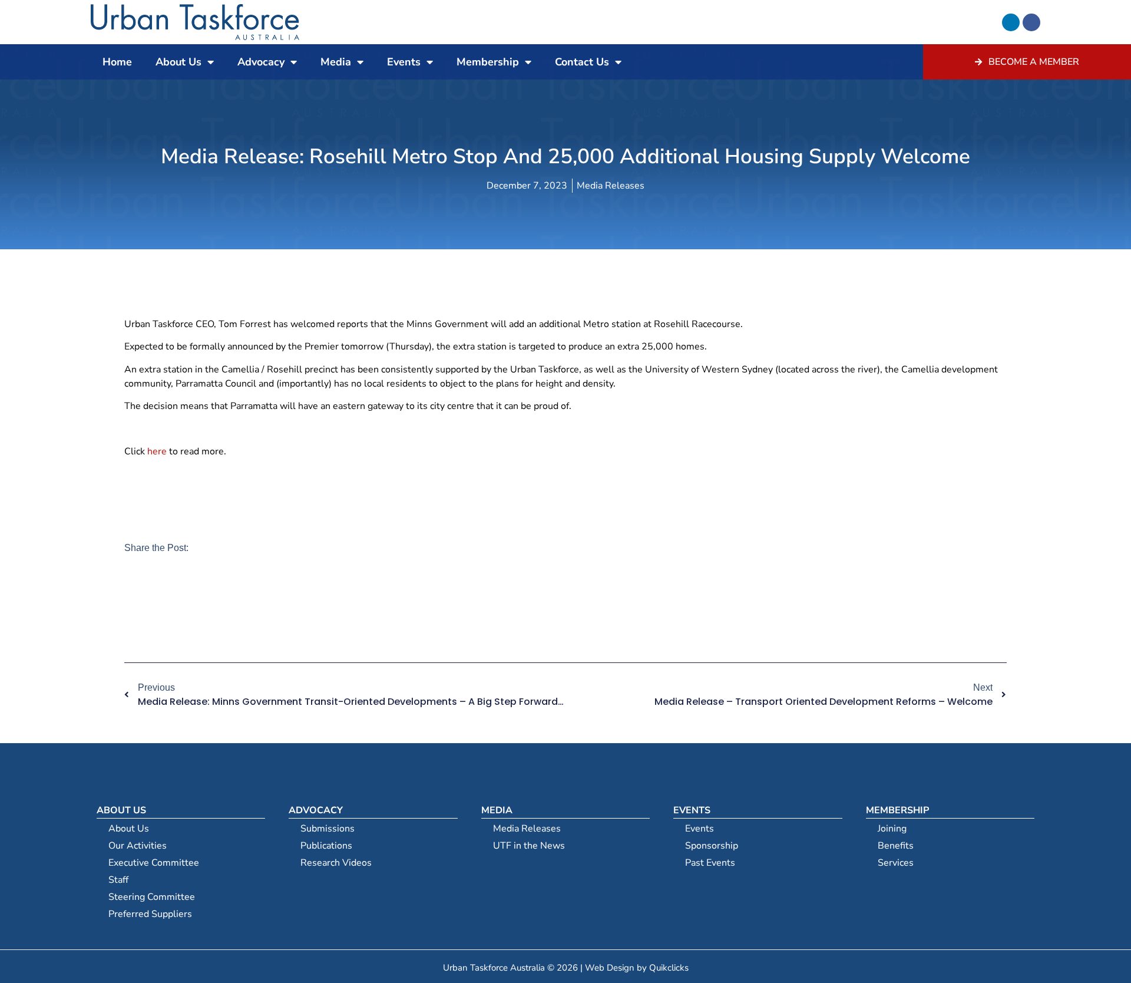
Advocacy (261, 62)
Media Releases (610, 185)
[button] (131, 609)
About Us (178, 62)
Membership (488, 62)
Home (117, 62)
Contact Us (582, 62)
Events (404, 62)
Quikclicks (669, 968)
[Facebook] (1031, 22)
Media (335, 62)
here (157, 451)
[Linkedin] (1011, 22)
